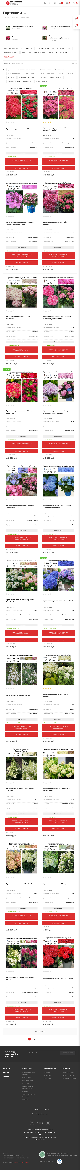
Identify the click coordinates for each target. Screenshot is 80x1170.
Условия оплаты (68, 1072)
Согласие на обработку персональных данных (40, 1133)
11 (50, 1039)
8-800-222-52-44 (40, 1110)
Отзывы (25, 1091)
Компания (27, 1068)
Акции (6, 1072)
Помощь (66, 1068)
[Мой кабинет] (55, 3)
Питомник (26, 1083)
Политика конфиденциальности (40, 1129)
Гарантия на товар (69, 1078)
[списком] (76, 63)
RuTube (48, 1123)
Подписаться (68, 1053)
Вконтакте (32, 1123)
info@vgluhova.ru (41, 1114)
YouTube (42, 1123)
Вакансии (25, 1099)
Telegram (37, 1123)
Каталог (7, 1068)
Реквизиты (47, 1075)
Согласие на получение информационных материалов (40, 1138)
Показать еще (22, 153)
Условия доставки (68, 1075)
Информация (50, 1068)
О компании (26, 1077)
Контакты (47, 1072)
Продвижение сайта (47, 1161)
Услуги (6, 1077)
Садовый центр (27, 1080)
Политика (47, 1078)
